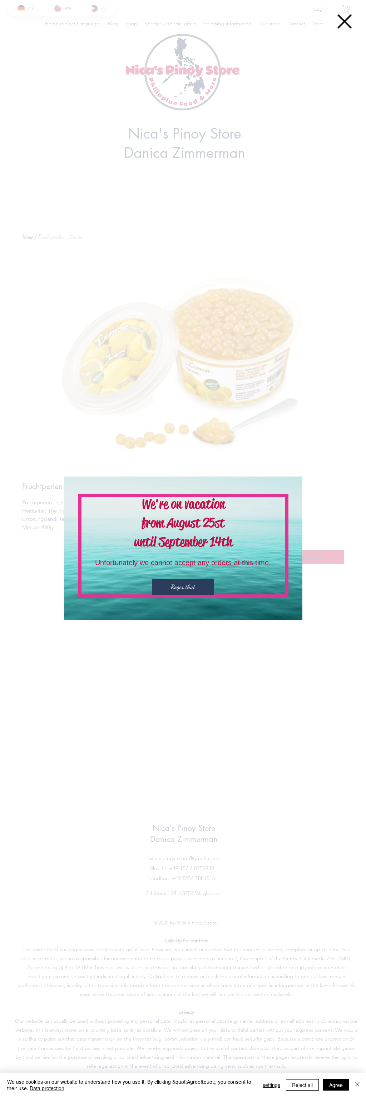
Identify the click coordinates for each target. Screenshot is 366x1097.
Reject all (302, 1084)
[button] (344, 21)
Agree (336, 1084)
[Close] (357, 1084)
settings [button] (271, 1084)
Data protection (47, 1088)
